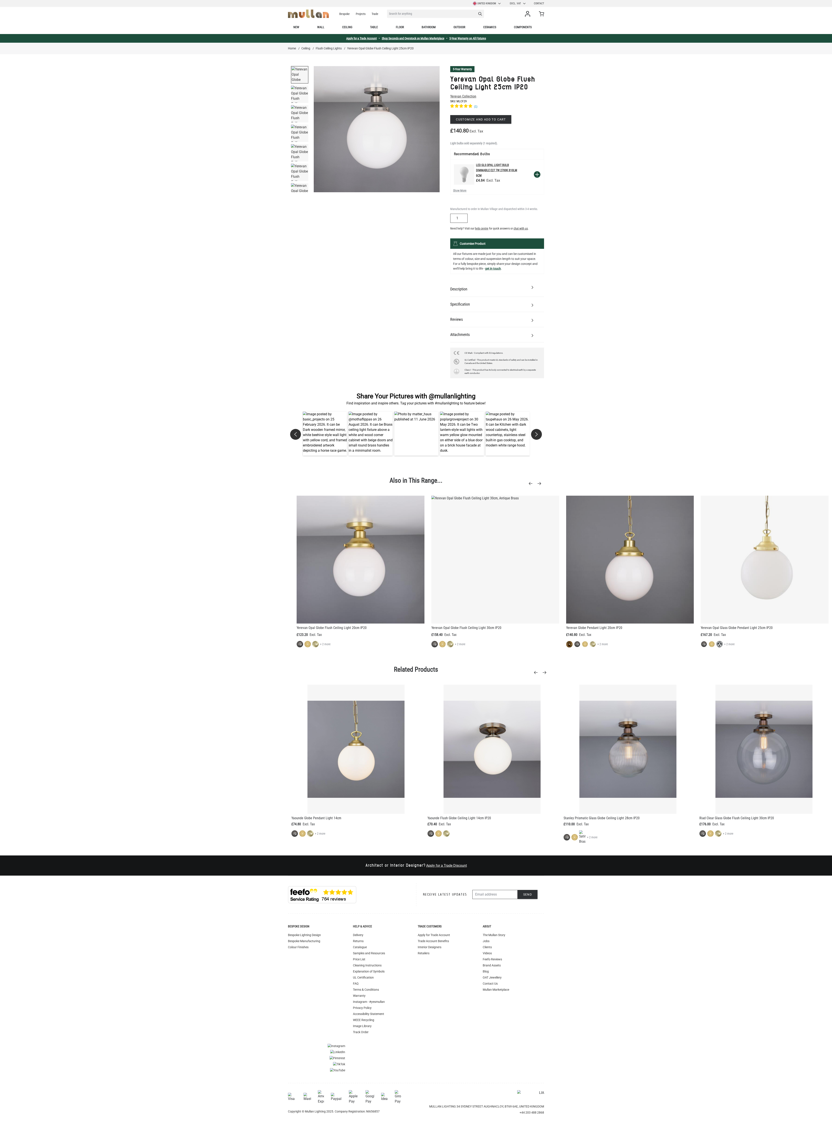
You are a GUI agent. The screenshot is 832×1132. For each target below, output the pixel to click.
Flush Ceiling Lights (329, 48)
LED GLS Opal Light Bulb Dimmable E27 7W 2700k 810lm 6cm (496, 170)
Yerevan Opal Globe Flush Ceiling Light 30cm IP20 (466, 628)
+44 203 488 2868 (532, 1112)
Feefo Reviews (492, 959)
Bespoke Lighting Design (304, 935)
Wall (320, 27)
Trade (375, 14)
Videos (487, 953)
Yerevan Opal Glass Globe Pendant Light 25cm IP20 (737, 628)
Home (292, 48)
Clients (487, 947)
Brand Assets (492, 965)
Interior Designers (429, 947)
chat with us (521, 228)
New (296, 27)
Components (523, 27)
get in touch (493, 268)
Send (527, 894)
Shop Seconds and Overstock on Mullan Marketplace (413, 38)
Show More (459, 190)
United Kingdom (486, 3)
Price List (359, 959)
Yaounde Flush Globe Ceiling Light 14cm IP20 (459, 818)
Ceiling (347, 27)
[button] (325, 434)
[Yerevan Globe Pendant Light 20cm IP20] (630, 560)
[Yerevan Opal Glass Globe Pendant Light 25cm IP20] (765, 560)
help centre (481, 228)
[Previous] (531, 483)
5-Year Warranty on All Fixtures (467, 38)
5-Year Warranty (462, 69)
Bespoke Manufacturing (304, 941)
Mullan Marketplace (496, 989)
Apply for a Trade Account (361, 38)
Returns (358, 941)
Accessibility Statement (368, 1014)
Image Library (362, 1026)
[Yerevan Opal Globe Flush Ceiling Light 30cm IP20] (495, 560)
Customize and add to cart (481, 119)
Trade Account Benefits (433, 941)
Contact (539, 3)
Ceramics (489, 27)
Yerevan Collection (463, 96)
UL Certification (363, 977)
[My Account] (528, 13)
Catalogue (360, 947)
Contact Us (490, 983)
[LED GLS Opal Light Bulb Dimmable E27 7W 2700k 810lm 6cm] (464, 174)
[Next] (540, 483)
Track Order (361, 1032)
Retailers (423, 953)
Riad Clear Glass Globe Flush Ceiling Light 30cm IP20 (736, 818)
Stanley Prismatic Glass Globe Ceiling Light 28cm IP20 (602, 818)
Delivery (358, 935)
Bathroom (429, 27)
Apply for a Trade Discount (446, 865)
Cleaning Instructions (367, 965)
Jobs (486, 941)
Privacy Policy (362, 1008)
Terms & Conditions (366, 989)
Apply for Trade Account (434, 935)
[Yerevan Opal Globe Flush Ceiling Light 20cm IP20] (360, 560)
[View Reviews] (497, 106)
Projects (361, 14)
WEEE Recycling (363, 1020)
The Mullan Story (494, 935)
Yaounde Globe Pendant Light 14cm (316, 818)
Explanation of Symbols (369, 971)
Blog (486, 971)
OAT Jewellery (492, 977)
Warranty (359, 995)
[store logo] (308, 14)
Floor (400, 27)
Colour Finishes (298, 947)
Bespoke (344, 14)
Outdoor (459, 27)
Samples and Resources (369, 953)
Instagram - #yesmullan (369, 1001)
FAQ (356, 983)
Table (374, 27)
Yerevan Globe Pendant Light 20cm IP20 (594, 628)
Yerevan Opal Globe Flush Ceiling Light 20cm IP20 (332, 628)
